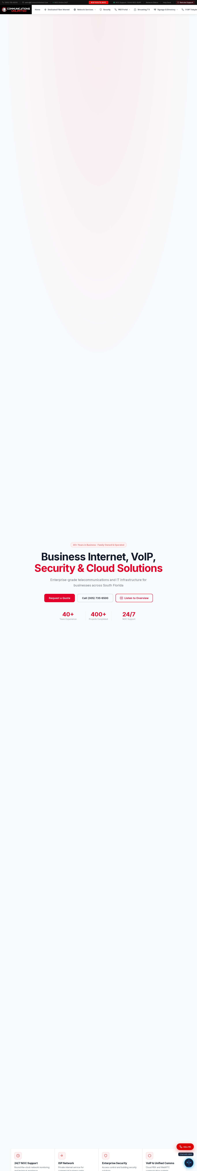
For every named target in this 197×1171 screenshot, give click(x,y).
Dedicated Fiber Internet (59, 10)
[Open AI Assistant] (189, 1163)
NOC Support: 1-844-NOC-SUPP (128, 2)
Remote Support (186, 2)
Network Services (85, 10)
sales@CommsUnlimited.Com (36, 2)
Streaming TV (144, 10)
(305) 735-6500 (11, 2)
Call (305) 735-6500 (95, 598)
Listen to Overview (136, 598)
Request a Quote (59, 598)
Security (107, 10)
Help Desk (167, 2)
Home (37, 10)
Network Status (152, 2)
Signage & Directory (166, 10)
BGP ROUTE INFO (98, 2)
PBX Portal (123, 10)
